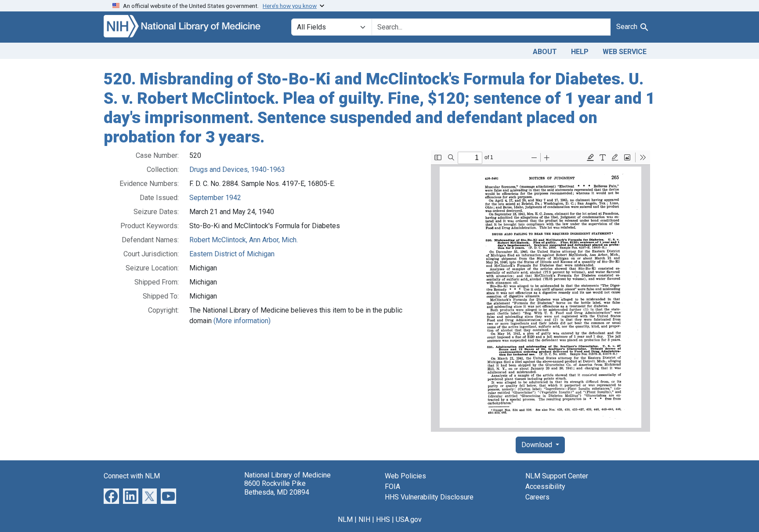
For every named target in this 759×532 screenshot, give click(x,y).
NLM (345, 519)
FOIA (392, 486)
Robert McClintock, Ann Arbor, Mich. (243, 240)
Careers (537, 497)
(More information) (242, 321)
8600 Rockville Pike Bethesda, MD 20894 (276, 487)
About (545, 51)
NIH (364, 519)
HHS (383, 519)
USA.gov (409, 519)
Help (580, 51)
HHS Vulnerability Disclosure (429, 497)
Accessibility (545, 486)
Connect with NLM (132, 476)
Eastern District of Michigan (232, 254)
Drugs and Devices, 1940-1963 (237, 169)
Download (537, 445)
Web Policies (405, 476)
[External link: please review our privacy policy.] (111, 496)
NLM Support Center (556, 476)
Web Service (625, 51)
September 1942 (215, 197)
